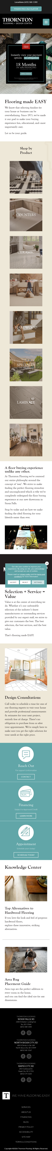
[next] (49, 64)
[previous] (2, 64)
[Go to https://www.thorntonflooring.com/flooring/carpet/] (26, 290)
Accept (13, 582)
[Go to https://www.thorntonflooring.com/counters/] (26, 215)
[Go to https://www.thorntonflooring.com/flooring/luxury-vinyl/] (26, 440)
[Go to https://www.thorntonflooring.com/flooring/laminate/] (26, 402)
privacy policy (25, 574)
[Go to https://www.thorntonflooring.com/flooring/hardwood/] (26, 327)
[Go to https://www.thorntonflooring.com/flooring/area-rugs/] (26, 177)
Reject (25, 582)
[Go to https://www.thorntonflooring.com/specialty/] (26, 365)
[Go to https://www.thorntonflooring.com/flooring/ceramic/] (26, 252)
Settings (38, 582)
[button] (26, 776)
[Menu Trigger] (46, 22)
